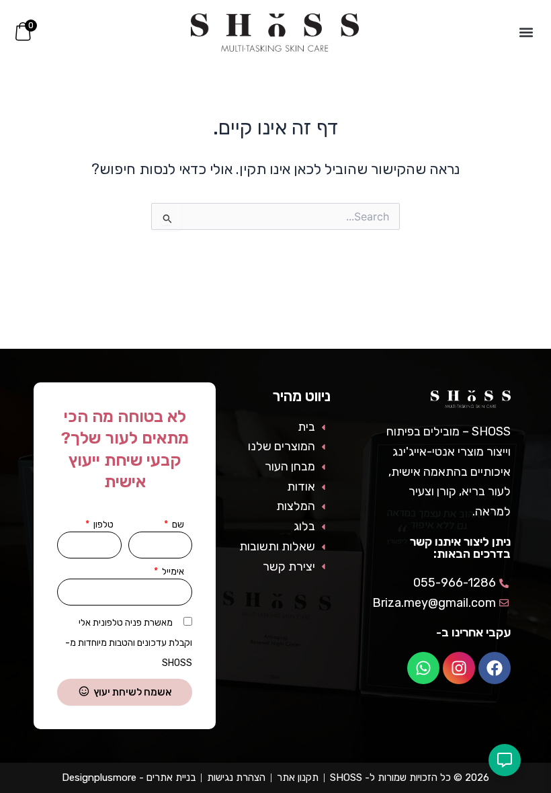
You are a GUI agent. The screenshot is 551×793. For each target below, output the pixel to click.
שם (177, 524)
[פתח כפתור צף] (505, 760)
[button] (526, 33)
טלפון (102, 524)
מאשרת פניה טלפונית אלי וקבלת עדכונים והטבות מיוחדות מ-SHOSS (128, 642)
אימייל (172, 571)
